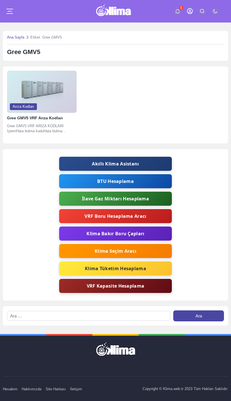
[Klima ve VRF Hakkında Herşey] (113, 11)
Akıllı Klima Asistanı (115, 164)
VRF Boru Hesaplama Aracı (115, 216)
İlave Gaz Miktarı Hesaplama (115, 199)
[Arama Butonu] (202, 11)
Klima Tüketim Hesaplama (115, 268)
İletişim (76, 389)
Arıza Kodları (23, 106)
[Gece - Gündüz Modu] (215, 14)
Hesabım (10, 389)
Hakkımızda (31, 389)
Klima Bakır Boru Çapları (115, 233)
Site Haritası (56, 389)
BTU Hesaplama (115, 181)
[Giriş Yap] (190, 11)
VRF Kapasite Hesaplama (116, 286)
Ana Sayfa (15, 37)
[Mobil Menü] (9, 11)
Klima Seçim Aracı (115, 251)
